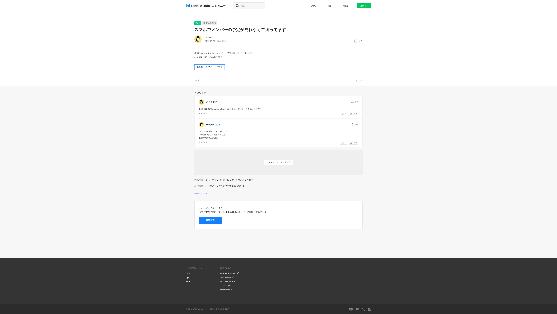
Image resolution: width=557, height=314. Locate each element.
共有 (361, 80)
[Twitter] (363, 309)
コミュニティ (220, 6)
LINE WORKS (209, 23)
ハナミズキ (211, 102)
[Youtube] (351, 309)
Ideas (345, 6)
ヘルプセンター (227, 281)
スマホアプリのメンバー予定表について (225, 185)
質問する (210, 220)
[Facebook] (369, 309)
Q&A (313, 6)
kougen (208, 37)
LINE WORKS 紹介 (228, 273)
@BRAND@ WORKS (198, 5)
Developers (225, 290)
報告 (361, 41)
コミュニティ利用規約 (219, 309)
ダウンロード (226, 277)
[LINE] (357, 309)
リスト (204, 193)
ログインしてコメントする (278, 162)
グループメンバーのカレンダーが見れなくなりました (231, 180)
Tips (329, 6)
